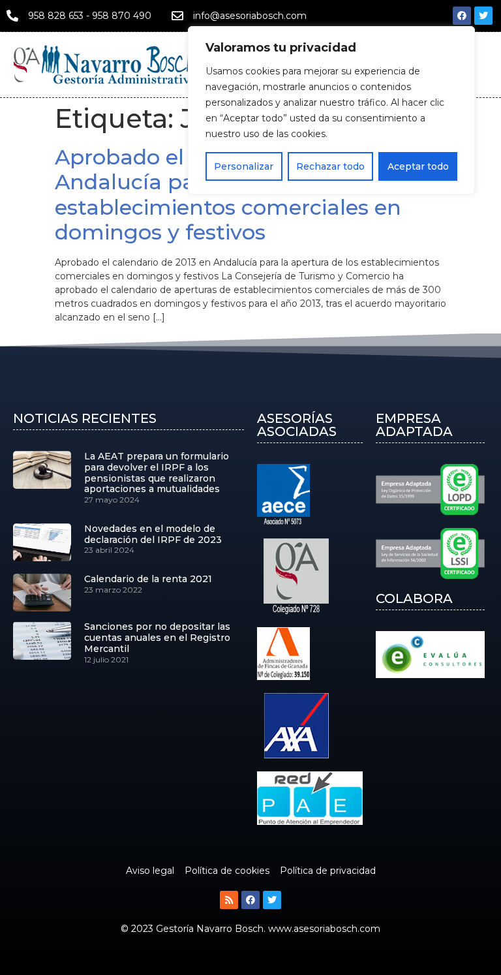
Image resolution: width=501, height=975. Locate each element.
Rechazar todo (330, 166)
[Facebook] (462, 16)
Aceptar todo (418, 166)
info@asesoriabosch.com (250, 16)
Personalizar (243, 166)
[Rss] (229, 900)
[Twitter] (483, 16)
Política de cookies (227, 870)
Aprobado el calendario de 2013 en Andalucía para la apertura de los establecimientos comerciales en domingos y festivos (236, 194)
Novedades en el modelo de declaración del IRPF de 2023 (153, 534)
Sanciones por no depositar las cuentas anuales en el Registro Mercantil (157, 638)
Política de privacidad (328, 870)
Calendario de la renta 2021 (148, 579)
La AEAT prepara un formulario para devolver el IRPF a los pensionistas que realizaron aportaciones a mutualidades (156, 472)
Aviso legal (150, 870)
